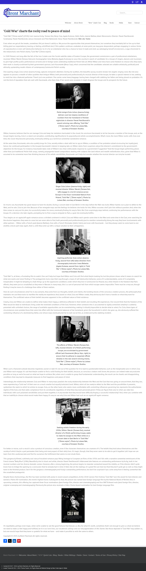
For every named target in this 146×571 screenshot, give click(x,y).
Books (60, 555)
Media (79, 555)
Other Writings (69, 555)
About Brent (31, 555)
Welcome (22, 555)
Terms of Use (100, 555)
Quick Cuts (47, 555)
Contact (91, 555)
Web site (81, 39)
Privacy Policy (112, 555)
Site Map (121, 555)
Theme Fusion (25, 568)
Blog (55, 555)
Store (85, 555)
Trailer (88, 39)
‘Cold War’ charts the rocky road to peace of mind (36, 31)
